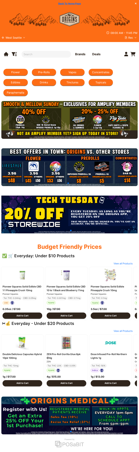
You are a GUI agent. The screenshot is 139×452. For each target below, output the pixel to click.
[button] (22, 275)
